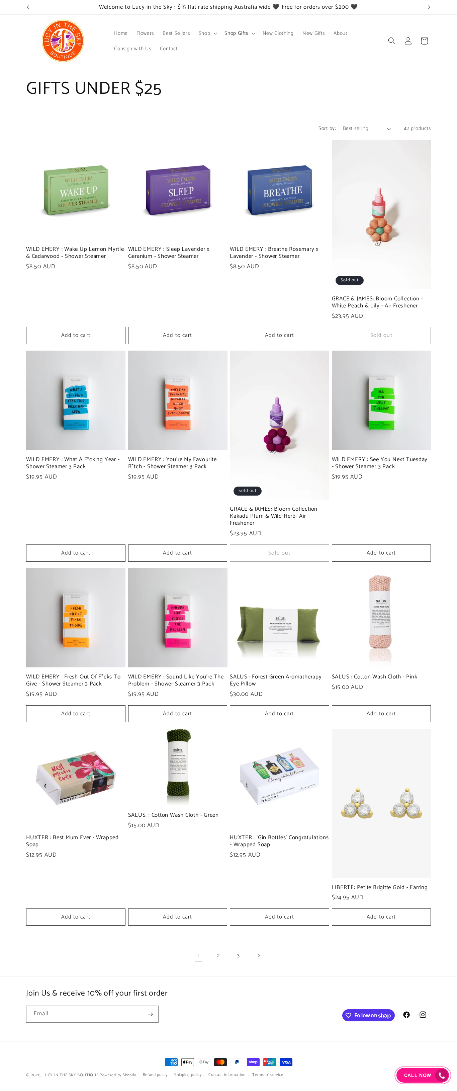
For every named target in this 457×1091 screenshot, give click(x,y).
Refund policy (155, 1075)
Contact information (227, 1075)
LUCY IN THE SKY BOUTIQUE (70, 1075)
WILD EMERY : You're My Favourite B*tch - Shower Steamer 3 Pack (172, 463)
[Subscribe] (150, 1014)
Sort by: (327, 128)
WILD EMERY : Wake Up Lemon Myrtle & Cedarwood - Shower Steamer (75, 253)
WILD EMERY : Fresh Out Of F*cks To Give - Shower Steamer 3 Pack (73, 680)
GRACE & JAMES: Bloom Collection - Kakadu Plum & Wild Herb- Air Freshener (275, 516)
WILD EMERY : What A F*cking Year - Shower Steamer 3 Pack (73, 463)
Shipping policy (188, 1075)
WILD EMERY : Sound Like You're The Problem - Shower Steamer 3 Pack (176, 680)
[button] (207, 33)
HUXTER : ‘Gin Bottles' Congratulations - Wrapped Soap (279, 841)
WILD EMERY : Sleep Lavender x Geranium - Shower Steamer (169, 253)
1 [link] (199, 955)
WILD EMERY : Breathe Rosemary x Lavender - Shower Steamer (274, 253)
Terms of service (267, 1075)
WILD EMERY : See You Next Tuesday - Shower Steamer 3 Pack (380, 463)
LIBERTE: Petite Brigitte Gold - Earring (380, 887)
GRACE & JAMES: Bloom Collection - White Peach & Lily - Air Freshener (377, 302)
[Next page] (258, 956)
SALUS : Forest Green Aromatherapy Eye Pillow (276, 680)
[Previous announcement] (28, 7)
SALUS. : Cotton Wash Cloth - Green (173, 815)
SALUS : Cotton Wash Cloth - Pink (375, 676)
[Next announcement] (429, 7)
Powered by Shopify (118, 1075)
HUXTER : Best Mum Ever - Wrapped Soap (72, 841)
